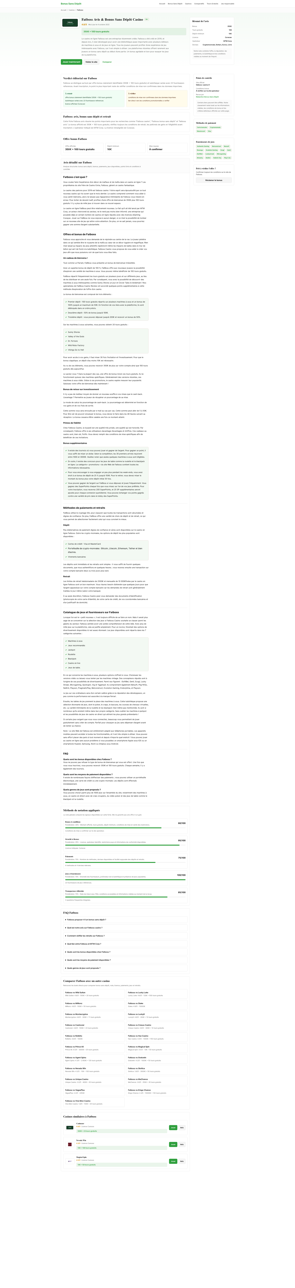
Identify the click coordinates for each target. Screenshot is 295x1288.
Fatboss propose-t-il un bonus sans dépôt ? (86, 919)
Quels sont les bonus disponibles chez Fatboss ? (88, 952)
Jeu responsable (227, 4)
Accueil (162, 4)
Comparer (107, 62)
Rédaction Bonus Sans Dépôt (207, 97)
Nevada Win (81, 1140)
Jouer (173, 1128)
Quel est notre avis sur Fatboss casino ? (84, 928)
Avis (182, 1128)
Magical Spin (81, 1157)
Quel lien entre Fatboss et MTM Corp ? (84, 944)
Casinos (188, 4)
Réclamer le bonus (213, 180)
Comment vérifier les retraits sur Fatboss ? (86, 936)
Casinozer (80, 1123)
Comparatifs (199, 4)
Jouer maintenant (71, 62)
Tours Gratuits (212, 4)
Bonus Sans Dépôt (71, 4)
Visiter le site (91, 62)
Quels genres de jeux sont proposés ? (83, 968)
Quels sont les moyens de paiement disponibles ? (89, 960)
